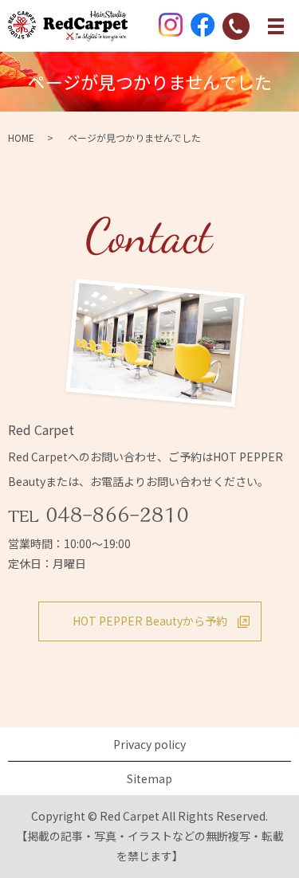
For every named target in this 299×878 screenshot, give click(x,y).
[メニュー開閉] (276, 26)
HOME (21, 137)
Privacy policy (149, 744)
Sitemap (149, 778)
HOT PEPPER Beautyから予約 (150, 621)
